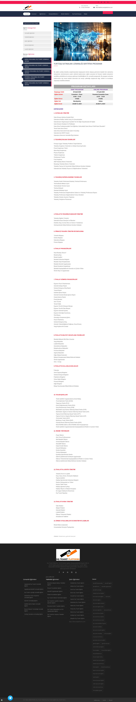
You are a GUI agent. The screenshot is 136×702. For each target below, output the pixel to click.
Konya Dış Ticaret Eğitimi (76, 609)
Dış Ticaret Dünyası (76, 14)
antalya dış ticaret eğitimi (98, 593)
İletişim (85, 14)
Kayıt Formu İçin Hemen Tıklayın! (31, 23)
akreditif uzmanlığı (97, 590)
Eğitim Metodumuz (28, 2)
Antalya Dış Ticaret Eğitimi (77, 615)
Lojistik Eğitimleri (29, 49)
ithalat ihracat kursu (105, 667)
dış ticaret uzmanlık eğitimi (99, 630)
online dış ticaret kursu (98, 687)
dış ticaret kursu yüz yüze (98, 620)
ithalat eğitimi (96, 667)
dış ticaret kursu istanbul (98, 616)
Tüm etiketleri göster (97, 690)
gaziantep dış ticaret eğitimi (99, 640)
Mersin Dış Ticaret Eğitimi (77, 612)
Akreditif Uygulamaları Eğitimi (54, 591)
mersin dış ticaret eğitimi (98, 680)
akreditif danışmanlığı (98, 583)
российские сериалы (47, 577)
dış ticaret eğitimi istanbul (98, 603)
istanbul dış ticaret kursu (98, 663)
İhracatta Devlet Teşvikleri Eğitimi (56, 606)
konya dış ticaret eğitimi (98, 673)
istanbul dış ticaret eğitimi (98, 660)
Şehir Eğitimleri (28, 41)
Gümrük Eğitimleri (29, 45)
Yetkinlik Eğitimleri (29, 37)
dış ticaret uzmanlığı (97, 633)
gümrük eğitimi (96, 643)
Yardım (104, 700)
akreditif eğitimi (108, 583)
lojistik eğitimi (96, 677)
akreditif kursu (96, 586)
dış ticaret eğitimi (97, 600)
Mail (97, 5)
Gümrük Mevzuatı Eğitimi (98, 647)
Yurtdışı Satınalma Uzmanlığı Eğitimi (33, 614)
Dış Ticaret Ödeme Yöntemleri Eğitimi (57, 598)
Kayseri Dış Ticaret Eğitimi (77, 599)
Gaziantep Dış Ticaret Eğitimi (77, 602)
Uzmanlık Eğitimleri (29, 33)
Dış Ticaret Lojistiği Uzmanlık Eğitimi (33, 592)
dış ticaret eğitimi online (98, 606)
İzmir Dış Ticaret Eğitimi (76, 589)
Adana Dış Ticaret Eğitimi (76, 605)
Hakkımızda (97, 700)
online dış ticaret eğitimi (98, 683)
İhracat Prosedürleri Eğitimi (54, 588)
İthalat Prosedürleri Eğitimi (54, 594)
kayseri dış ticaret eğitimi (98, 670)
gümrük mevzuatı (70, 536)
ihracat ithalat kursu (97, 653)
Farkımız (35, 2)
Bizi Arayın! (84, 5)
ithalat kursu (62, 536)
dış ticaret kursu (107, 610)
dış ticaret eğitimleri (97, 610)
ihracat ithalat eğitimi (106, 650)
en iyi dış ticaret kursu (98, 636)
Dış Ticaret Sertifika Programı (99, 623)
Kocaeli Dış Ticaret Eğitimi (77, 596)
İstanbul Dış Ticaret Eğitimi (77, 583)
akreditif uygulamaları (106, 586)
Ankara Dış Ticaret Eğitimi (77, 586)
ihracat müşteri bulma (98, 657)
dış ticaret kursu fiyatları (98, 613)
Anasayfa (26, 14)
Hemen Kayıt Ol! (108, 12)
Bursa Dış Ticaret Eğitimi (76, 592)
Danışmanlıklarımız (53, 14)
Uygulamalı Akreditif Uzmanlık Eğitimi (33, 589)
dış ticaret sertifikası (97, 626)
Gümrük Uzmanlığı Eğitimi (30, 600)
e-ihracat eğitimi (107, 633)
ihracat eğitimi (96, 650)
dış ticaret (108, 596)
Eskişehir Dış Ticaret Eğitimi (77, 618)
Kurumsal (34, 14)
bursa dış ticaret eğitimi (98, 596)
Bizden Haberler (65, 14)
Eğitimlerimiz (42, 14)
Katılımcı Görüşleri (42, 2)
